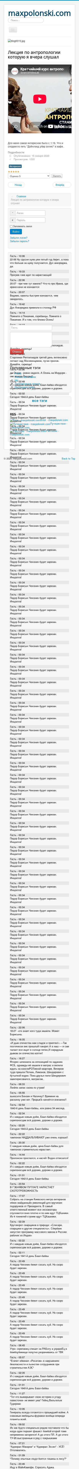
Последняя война (25, 387)
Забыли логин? (18, 237)
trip (16, 380)
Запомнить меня (22, 226)
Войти (15, 231)
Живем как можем (25, 377)
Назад (18, 185)
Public (18, 373)
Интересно (15, 166)
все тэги (39, 401)
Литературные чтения (27, 383)
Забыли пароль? (19, 241)
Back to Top (68, 458)
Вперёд (60, 185)
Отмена (16, 351)
